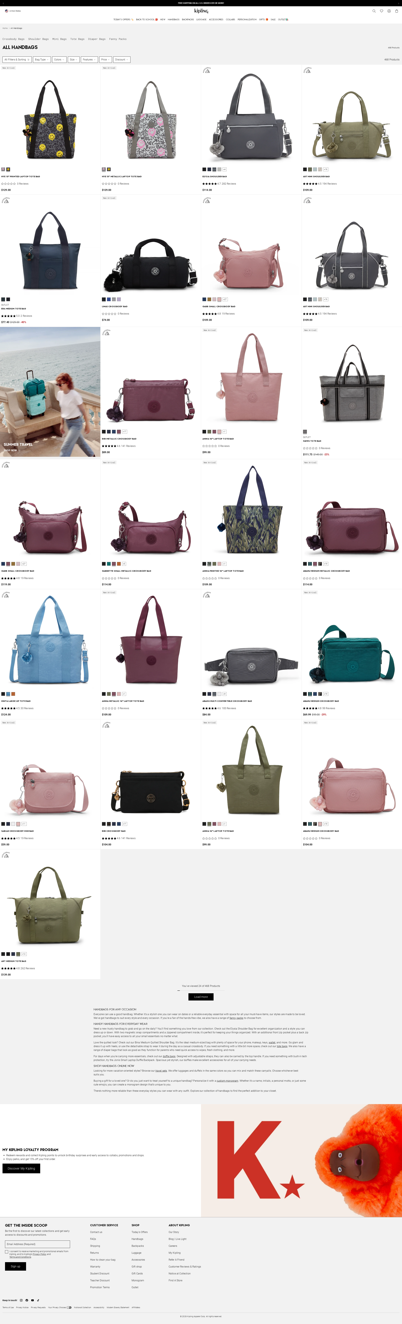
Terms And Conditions (222, 677)
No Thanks (244, 686)
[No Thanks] (253, 631)
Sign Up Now (218, 686)
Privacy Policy (227, 674)
